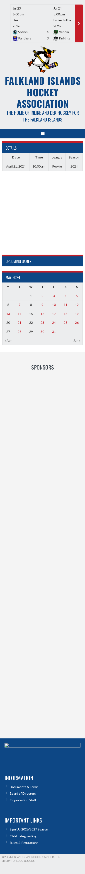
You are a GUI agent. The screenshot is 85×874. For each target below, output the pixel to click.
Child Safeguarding (23, 836)
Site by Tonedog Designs (18, 860)
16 (42, 314)
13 (8, 314)
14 (19, 314)
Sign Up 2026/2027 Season (29, 829)
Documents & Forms (24, 787)
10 (54, 305)
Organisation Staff (23, 800)
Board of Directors (23, 793)
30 (42, 332)
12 (77, 305)
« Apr (8, 340)
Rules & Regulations (24, 843)
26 (77, 322)
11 (65, 305)
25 (65, 322)
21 (19, 322)
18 (65, 314)
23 (42, 322)
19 (77, 314)
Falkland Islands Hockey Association (42, 91)
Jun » (76, 340)
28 (19, 332)
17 (54, 314)
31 (54, 332)
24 (54, 322)
